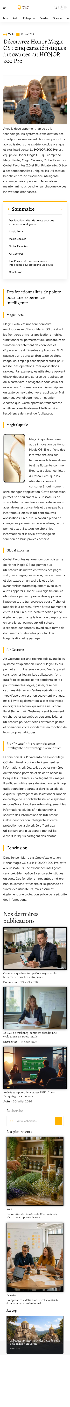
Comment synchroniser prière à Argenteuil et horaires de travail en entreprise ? (30, 975)
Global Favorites (18, 246)
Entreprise (10, 982)
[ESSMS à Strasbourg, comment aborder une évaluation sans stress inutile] (35, 1008)
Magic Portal (16, 231)
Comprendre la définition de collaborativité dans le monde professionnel (32, 1301)
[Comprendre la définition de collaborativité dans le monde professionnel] (35, 1257)
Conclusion (15, 272)
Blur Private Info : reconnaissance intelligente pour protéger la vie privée (31, 263)
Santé (9, 1209)
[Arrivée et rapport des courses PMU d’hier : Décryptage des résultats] (35, 1068)
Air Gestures (16, 253)
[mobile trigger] (6, 7)
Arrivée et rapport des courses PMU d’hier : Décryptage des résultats (29, 1094)
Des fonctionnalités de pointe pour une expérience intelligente (31, 222)
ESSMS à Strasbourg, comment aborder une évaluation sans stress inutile (30, 1035)
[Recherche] (55, 7)
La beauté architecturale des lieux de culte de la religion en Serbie (35, 1342)
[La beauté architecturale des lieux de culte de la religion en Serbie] (35, 1334)
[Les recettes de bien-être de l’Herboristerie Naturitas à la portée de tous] (35, 1171)
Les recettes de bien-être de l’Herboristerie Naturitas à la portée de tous (32, 1215)
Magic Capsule (17, 238)
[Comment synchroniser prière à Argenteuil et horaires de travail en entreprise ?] (35, 948)
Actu (6, 1101)
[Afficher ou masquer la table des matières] (48, 209)
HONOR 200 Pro (46, 149)
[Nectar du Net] (23, 7)
